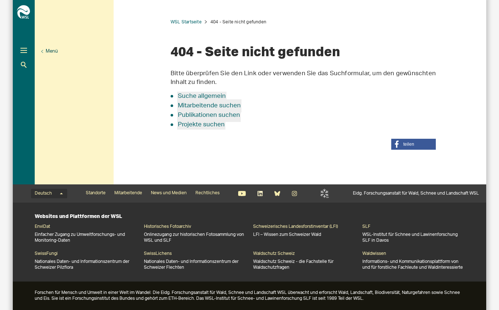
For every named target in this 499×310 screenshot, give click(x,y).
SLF (324, 193)
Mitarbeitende (128, 193)
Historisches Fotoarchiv (167, 227)
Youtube (242, 193)
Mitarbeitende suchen (209, 105)
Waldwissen (374, 254)
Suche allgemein (202, 96)
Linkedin (260, 193)
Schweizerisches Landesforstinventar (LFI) (295, 227)
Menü (52, 51)
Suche (24, 65)
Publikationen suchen (209, 115)
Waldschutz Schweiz (274, 254)
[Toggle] (23, 50)
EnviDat (42, 227)
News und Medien (169, 193)
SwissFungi (46, 254)
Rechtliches (207, 193)
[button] (413, 144)
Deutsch (43, 193)
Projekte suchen (201, 124)
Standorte (96, 193)
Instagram (294, 193)
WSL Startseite (186, 22)
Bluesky (277, 193)
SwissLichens (158, 254)
